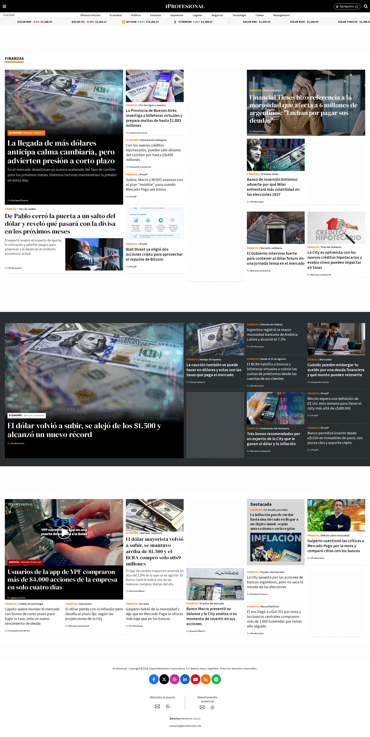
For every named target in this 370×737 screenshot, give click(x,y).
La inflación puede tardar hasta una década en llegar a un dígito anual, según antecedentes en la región (274, 521)
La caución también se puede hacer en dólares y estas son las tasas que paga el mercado (213, 370)
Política (136, 15)
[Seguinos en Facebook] (154, 679)
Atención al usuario (162, 697)
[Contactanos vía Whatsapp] (168, 706)
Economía (116, 15)
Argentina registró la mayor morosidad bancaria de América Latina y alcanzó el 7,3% (272, 334)
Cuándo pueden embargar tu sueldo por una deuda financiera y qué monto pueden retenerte (335, 370)
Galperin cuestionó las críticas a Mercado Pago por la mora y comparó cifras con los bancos (335, 546)
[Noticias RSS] (206, 679)
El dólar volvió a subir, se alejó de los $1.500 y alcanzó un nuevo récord (84, 430)
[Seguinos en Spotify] (216, 679)
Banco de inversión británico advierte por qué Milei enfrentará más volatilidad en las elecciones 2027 (273, 187)
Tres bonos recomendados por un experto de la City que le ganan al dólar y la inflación (273, 438)
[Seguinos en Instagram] (174, 679)
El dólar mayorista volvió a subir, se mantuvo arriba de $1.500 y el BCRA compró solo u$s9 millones (154, 551)
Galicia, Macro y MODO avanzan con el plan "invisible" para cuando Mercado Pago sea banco (154, 184)
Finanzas (155, 15)
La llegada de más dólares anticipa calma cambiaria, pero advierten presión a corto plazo (61, 152)
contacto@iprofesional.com (185, 726)
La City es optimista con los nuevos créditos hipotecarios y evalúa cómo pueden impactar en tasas (334, 260)
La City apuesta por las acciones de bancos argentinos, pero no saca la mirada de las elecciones (275, 582)
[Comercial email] (202, 707)
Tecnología (239, 15)
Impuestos (177, 15)
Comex (260, 15)
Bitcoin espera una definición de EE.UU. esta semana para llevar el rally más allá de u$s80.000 (334, 403)
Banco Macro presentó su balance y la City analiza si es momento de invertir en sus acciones (211, 616)
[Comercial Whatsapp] (212, 707)
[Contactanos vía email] (157, 706)
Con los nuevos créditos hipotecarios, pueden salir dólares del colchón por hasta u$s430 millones (153, 152)
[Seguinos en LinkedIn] (185, 679)
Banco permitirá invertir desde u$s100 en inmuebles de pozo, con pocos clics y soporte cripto (335, 438)
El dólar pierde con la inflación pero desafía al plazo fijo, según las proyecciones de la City (94, 614)
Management (281, 15)
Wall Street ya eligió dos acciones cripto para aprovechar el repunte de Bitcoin (154, 254)
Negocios (217, 15)
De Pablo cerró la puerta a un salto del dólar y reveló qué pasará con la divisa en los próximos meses (60, 223)
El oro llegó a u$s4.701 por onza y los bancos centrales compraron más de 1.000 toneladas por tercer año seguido (274, 619)
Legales (197, 15)
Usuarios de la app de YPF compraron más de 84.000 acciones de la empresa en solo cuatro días (62, 579)
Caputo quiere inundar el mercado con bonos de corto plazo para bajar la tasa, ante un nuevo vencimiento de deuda (32, 616)
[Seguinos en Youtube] (195, 679)
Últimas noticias (90, 15)
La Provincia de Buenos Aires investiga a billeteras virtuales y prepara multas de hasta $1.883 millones (154, 118)
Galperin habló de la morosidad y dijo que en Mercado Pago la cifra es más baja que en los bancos (154, 614)
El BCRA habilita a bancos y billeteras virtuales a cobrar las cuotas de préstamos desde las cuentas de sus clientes (272, 371)
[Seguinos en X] (164, 679)
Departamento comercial (207, 699)
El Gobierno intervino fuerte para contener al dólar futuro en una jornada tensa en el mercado (276, 258)
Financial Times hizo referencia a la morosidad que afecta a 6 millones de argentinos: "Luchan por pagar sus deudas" (304, 109)
